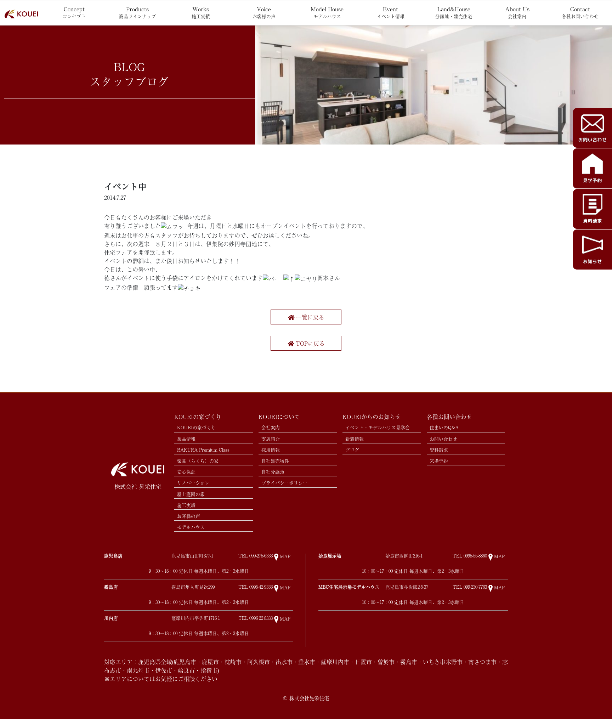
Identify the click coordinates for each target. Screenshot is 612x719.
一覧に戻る (309, 317)
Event (390, 12)
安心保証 (186, 471)
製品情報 (186, 438)
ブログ (352, 449)
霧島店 (111, 586)
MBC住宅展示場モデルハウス (349, 586)
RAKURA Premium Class (203, 449)
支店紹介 (270, 438)
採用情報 (270, 449)
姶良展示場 (329, 555)
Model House (327, 12)
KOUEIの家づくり (196, 427)
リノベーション (193, 482)
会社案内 (270, 427)
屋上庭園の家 (191, 494)
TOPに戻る (309, 343)
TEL (255, 556)
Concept (74, 12)
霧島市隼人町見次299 (193, 587)
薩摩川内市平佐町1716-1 (195, 618)
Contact (580, 12)
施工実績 (186, 505)
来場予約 (439, 460)
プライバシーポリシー (284, 482)
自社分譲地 (272, 471)
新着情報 (354, 438)
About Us (517, 12)
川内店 (111, 618)
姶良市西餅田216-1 (404, 556)
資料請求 (439, 449)
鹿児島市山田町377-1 (192, 556)
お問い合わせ (443, 438)
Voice (264, 12)
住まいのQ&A (444, 427)
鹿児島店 (113, 555)
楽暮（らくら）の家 (198, 460)
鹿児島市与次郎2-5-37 (406, 587)
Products (137, 12)
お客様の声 (188, 516)
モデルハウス (191, 526)
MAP (285, 557)
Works (201, 12)
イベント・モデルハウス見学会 (377, 427)
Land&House (453, 12)
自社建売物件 (275, 460)
